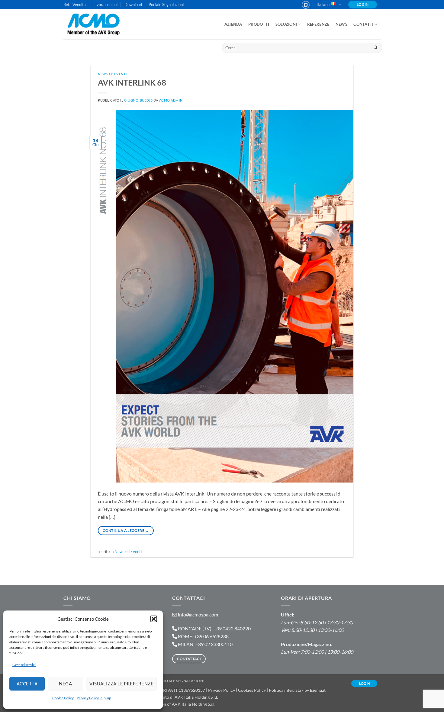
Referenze (318, 24)
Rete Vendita (74, 4)
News (341, 24)
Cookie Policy (63, 698)
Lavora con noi (104, 4)
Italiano (323, 4)
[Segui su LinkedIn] (306, 5)
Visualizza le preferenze (121, 683)
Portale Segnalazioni (166, 4)
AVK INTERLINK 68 (132, 82)
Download (133, 4)
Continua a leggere (126, 530)
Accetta (27, 683)
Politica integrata (285, 690)
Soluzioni (286, 24)
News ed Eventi (112, 74)
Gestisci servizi (24, 664)
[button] (154, 619)
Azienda (233, 24)
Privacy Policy (221, 690)
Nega (65, 683)
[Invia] (375, 48)
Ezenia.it (318, 690)
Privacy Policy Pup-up (94, 698)
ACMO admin (171, 100)
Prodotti (258, 24)
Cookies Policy (252, 690)
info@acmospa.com (198, 614)
